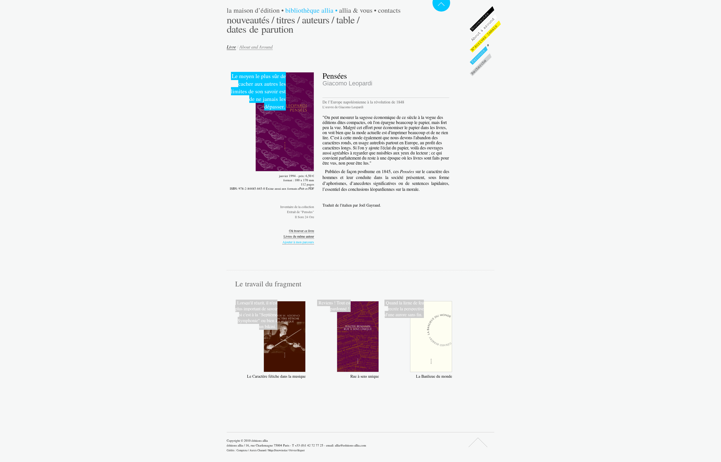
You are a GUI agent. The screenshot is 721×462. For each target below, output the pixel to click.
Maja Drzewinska (277, 450)
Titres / (288, 19)
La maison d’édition (255, 10)
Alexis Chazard (258, 450)
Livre (231, 47)
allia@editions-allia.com (350, 445)
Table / (347, 19)
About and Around (256, 47)
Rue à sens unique (364, 376)
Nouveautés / (250, 19)
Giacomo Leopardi (347, 83)
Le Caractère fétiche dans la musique (276, 376)
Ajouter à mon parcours (298, 242)
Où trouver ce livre (301, 230)
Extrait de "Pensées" (300, 211)
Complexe (242, 450)
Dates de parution (260, 29)
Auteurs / (318, 19)
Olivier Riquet (297, 450)
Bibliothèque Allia (311, 10)
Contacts (389, 10)
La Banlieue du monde (434, 376)
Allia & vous (357, 10)
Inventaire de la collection (297, 206)
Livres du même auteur (299, 236)
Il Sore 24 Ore (304, 217)
